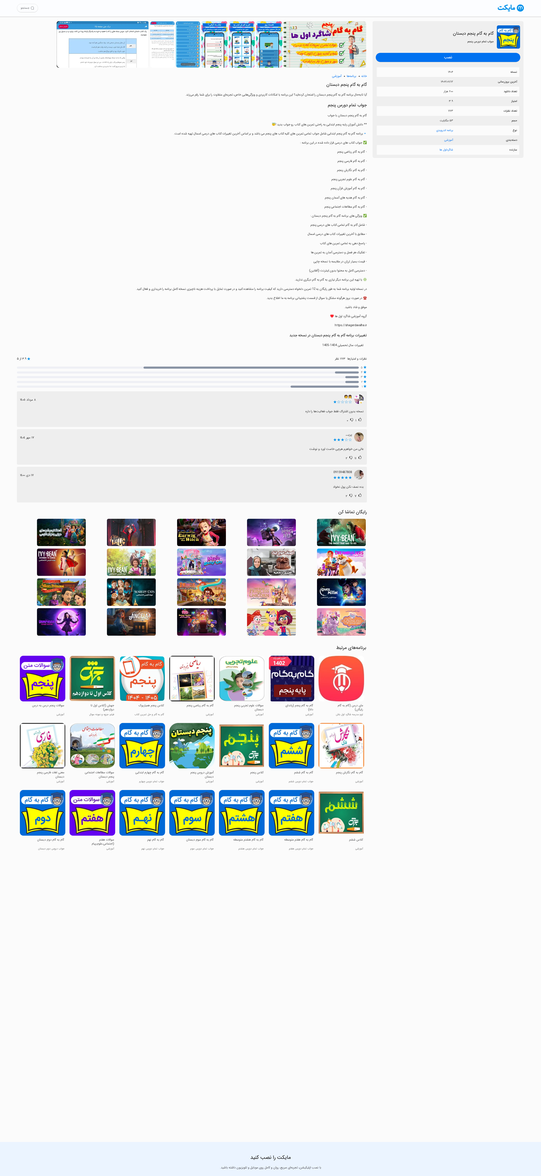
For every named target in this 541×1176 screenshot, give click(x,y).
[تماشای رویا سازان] (341, 563)
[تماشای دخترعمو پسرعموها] (201, 593)
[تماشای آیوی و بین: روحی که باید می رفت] (341, 534)
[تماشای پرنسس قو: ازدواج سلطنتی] (61, 593)
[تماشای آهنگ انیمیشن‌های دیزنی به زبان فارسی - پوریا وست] (61, 534)
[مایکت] (511, 11)
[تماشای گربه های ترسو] (131, 593)
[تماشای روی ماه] (341, 593)
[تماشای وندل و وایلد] (271, 534)
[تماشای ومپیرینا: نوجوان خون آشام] (61, 623)
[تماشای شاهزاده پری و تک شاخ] (271, 593)
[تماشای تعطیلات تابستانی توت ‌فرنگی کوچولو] (201, 623)
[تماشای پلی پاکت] (271, 623)
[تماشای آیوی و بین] (131, 563)
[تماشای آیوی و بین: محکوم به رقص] (61, 563)
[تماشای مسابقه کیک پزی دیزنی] (201, 563)
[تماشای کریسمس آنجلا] (131, 623)
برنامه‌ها (351, 76)
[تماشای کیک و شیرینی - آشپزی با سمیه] (271, 563)
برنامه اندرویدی (444, 130)
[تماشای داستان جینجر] (131, 534)
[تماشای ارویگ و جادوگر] (201, 534)
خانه (364, 76)
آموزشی (448, 140)
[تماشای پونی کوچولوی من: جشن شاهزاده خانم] (341, 623)
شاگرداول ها (446, 150)
